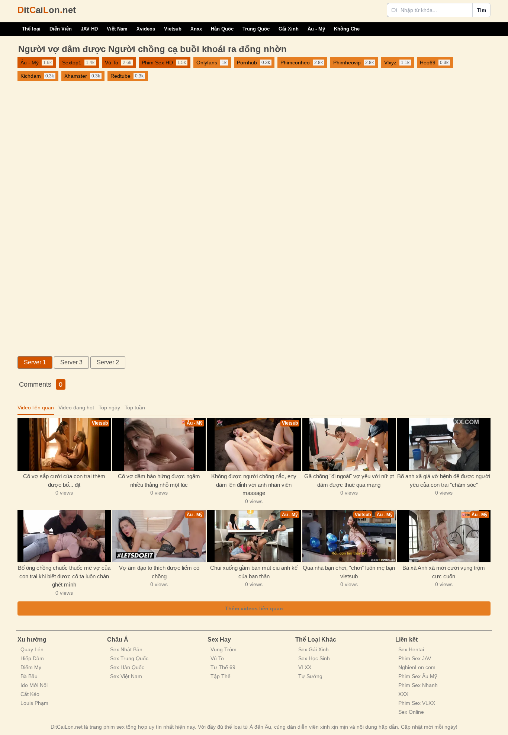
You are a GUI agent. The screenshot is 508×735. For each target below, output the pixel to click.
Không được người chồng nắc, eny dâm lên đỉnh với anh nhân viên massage (253, 484)
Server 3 (71, 362)
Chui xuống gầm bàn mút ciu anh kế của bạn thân (254, 572)
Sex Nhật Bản (126, 649)
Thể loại (31, 29)
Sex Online (411, 712)
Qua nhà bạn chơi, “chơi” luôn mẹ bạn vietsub (349, 572)
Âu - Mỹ (316, 29)
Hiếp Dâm (32, 658)
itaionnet (46, 10)
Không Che (347, 29)
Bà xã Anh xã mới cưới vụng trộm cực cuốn (443, 572)
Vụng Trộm (223, 649)
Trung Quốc (256, 29)
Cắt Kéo (29, 694)
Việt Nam (117, 29)
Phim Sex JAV (414, 658)
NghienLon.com (416, 667)
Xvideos (145, 29)
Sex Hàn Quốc (127, 667)
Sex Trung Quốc (129, 658)
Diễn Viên (60, 29)
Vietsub (172, 29)
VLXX (304, 667)
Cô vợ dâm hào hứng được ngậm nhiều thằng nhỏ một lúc (159, 480)
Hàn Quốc (222, 29)
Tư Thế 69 (222, 667)
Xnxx (196, 29)
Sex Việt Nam (126, 676)
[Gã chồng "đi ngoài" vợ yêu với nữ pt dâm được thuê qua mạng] (349, 444)
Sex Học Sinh (314, 658)
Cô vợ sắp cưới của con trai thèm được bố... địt (64, 480)
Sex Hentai (411, 649)
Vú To (217, 658)
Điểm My (30, 667)
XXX (403, 694)
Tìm (481, 10)
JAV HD (89, 29)
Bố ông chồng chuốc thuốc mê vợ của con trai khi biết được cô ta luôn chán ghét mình (64, 576)
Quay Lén (32, 649)
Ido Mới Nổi (34, 685)
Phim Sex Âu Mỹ (417, 676)
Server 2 (108, 362)
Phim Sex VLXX (416, 703)
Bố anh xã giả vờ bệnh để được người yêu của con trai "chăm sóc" (443, 480)
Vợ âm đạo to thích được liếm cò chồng (159, 572)
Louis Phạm (34, 703)
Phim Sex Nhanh (418, 685)
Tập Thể (220, 676)
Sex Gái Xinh (313, 649)
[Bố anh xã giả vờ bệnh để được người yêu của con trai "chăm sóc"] (444, 444)
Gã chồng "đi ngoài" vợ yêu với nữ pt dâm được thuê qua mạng (349, 480)
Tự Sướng (310, 676)
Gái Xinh (289, 29)
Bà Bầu (29, 676)
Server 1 (35, 362)
